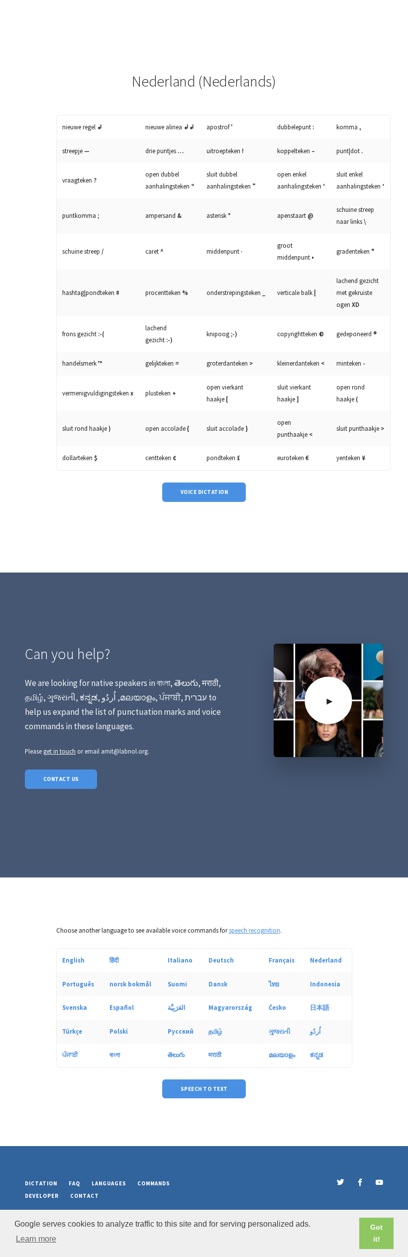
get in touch (59, 751)
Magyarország (230, 1007)
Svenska (74, 1007)
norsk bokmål (130, 984)
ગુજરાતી (280, 1031)
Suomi (177, 984)
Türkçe (72, 1031)
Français (282, 960)
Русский (181, 1031)
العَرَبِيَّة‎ (177, 1007)
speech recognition (254, 930)
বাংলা (114, 1055)
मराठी (214, 1055)
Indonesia (325, 984)
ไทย (274, 984)
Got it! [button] (376, 1233)
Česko (277, 1007)
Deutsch (221, 960)
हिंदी (114, 960)
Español (121, 1007)
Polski (118, 1031)
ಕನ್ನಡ (316, 1055)
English (73, 960)
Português (78, 984)
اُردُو (315, 1031)
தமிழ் (215, 1031)
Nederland (326, 960)
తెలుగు (176, 1055)
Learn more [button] (36, 1239)
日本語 (319, 1007)
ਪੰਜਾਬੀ (70, 1055)
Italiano (180, 960)
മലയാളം (282, 1055)
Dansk (217, 984)
